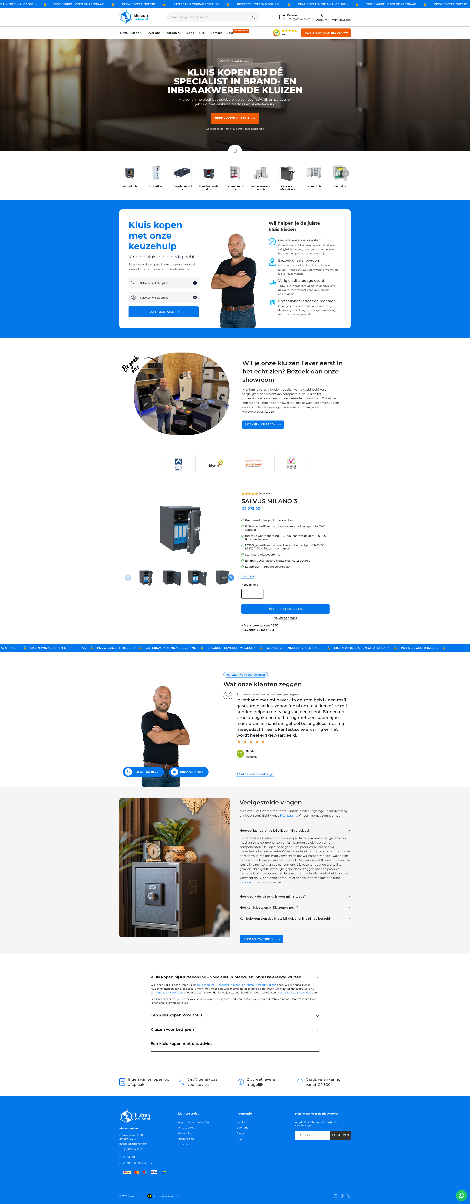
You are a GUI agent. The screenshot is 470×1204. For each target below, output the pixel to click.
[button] (346, 174)
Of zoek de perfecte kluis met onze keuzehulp (235, 128)
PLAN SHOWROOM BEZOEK (323, 32)
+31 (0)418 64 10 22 (131, 1149)
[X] (348, 1196)
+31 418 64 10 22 (146, 772)
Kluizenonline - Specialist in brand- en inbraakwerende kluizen (236, 984)
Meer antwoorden (259, 939)
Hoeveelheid (249, 584)
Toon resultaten (161, 311)
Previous (128, 577)
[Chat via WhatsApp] (461, 1195)
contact (248, 882)
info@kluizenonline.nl (133, 1143)
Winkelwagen (341, 17)
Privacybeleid (186, 1127)
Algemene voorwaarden (193, 1122)
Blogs (240, 1133)
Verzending (185, 1133)
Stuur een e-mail (191, 772)
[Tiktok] (342, 1196)
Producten (243, 1122)
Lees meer (247, 576)
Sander (251, 751)
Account (321, 19)
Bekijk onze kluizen (232, 118)
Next (231, 577)
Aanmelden (340, 1135)
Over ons (242, 1127)
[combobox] (164, 283)
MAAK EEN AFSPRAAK (260, 424)
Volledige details (285, 618)
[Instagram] (335, 1196)
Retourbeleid (186, 1138)
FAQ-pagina (288, 815)
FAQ (239, 1138)
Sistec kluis (304, 992)
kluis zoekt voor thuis (169, 992)
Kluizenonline (135, 1196)
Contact (183, 1144)
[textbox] (166, 283)
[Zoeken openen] (213, 17)
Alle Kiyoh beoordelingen (257, 774)
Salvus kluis (285, 992)
